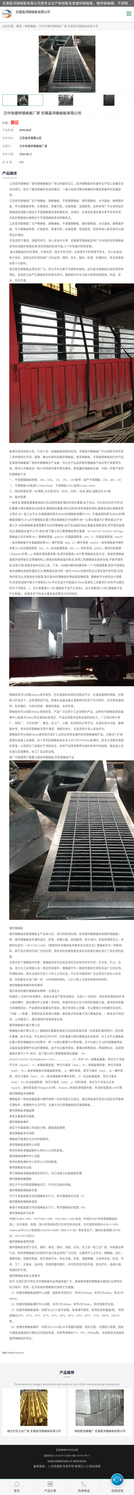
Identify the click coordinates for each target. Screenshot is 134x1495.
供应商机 (30, 26)
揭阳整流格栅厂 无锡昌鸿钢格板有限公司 (30, 1431)
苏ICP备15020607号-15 (78, 1455)
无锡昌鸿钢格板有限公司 (59, 1461)
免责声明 (68, 1466)
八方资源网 (55, 1466)
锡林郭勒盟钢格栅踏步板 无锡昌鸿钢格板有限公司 (96, 1431)
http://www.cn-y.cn (12, 1352)
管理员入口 (82, 1466)
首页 (19, 26)
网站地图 (94, 1466)
